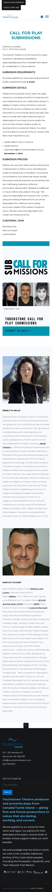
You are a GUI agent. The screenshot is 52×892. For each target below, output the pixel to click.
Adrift (36, 604)
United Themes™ (37, 888)
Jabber (12, 596)
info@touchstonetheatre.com (17, 760)
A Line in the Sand (38, 608)
